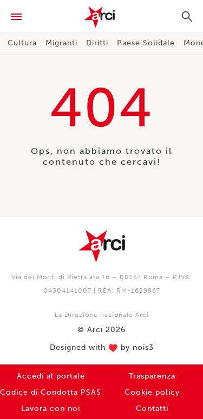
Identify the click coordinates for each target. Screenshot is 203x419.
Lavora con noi (50, 408)
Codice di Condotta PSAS (50, 392)
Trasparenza (152, 376)
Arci (101, 17)
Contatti (152, 408)
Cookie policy (152, 392)
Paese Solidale (146, 43)
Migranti (61, 43)
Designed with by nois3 (102, 348)
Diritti (97, 43)
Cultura (22, 43)
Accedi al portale (51, 376)
